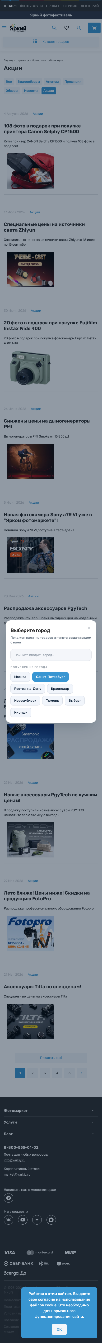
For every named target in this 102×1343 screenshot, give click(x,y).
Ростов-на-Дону (27, 689)
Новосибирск (25, 701)
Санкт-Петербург (50, 677)
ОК (59, 1329)
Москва (20, 677)
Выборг (75, 701)
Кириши (21, 712)
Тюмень (52, 701)
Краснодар (60, 689)
